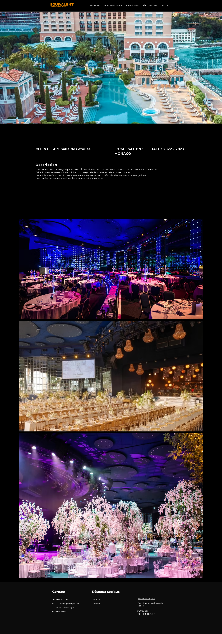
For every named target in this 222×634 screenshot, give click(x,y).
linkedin (96, 603)
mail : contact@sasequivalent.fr (67, 603)
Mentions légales (146, 598)
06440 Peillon (59, 611)
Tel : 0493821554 (60, 599)
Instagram (97, 599)
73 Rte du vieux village (63, 607)
